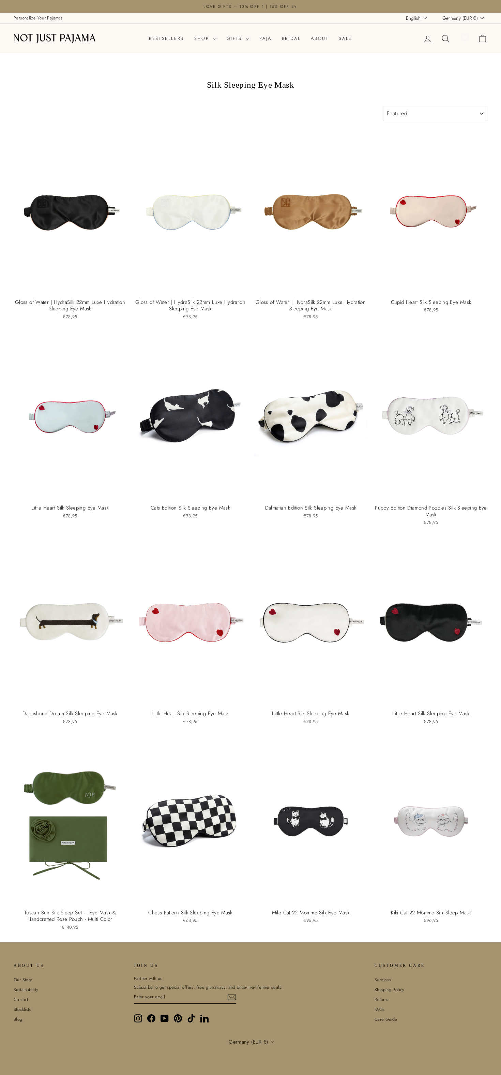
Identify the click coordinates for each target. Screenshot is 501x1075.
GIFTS (235, 38)
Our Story (23, 979)
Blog (18, 1019)
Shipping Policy (390, 989)
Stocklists (22, 1009)
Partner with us (148, 978)
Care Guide (386, 1019)
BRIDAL (291, 38)
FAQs (380, 1009)
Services (383, 979)
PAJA (265, 38)
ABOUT (320, 38)
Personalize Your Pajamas (38, 18)
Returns (382, 999)
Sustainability (26, 989)
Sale (345, 38)
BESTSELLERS (166, 38)
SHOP (202, 38)
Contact (21, 999)
